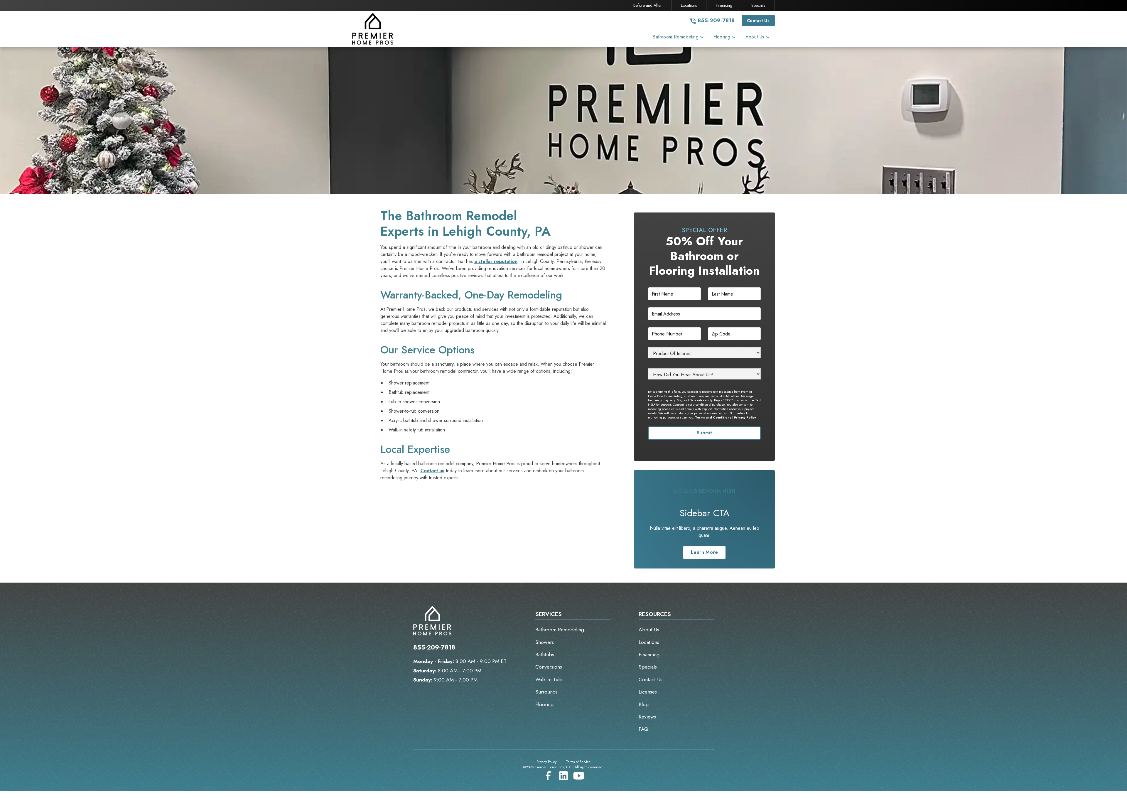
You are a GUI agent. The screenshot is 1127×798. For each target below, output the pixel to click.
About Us (649, 629)
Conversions (548, 667)
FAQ (643, 729)
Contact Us (758, 20)
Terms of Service (578, 762)
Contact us (432, 470)
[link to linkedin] (563, 776)
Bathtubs (544, 654)
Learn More (704, 552)
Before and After (647, 5)
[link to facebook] (548, 776)
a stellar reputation (495, 261)
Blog (644, 704)
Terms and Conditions (713, 417)
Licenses (648, 692)
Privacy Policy (745, 417)
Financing (724, 5)
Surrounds (546, 692)
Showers (544, 642)
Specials (758, 5)
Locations (689, 5)
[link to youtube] (579, 776)
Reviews (647, 717)
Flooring (544, 704)
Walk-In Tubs (549, 679)
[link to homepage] (378, 29)
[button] (678, 38)
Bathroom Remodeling (559, 629)
